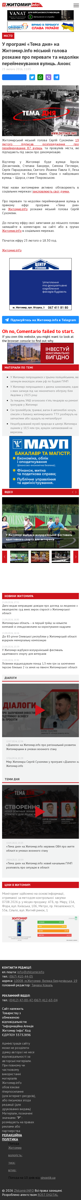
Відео (9, 492)
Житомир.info (18, 209)
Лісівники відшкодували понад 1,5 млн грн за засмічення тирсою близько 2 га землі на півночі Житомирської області (39, 665)
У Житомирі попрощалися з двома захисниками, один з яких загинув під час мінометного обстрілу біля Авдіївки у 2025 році (44, 391)
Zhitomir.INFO (24, 1190)
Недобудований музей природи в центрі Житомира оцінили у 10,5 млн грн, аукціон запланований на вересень (43, 428)
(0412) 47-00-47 (20, 1000)
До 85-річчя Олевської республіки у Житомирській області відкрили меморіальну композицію (39, 638)
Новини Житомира (19, 596)
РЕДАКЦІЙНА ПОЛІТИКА (12, 1137)
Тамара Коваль (42, 985)
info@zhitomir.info (30, 972)
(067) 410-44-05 (21, 976)
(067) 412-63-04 (46, 1000)
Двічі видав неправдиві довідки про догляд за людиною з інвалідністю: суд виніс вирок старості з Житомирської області (40, 609)
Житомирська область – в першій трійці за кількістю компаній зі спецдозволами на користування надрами (36, 625)
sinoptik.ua (48, 1177)
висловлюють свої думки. (51, 191)
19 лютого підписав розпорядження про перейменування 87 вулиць (40, 144)
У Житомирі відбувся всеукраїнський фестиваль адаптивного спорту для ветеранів (32, 652)
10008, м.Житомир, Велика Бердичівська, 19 (45, 981)
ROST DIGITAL (48, 1195)
